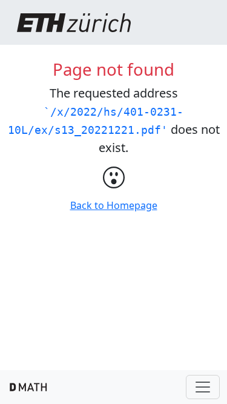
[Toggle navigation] (203, 387)
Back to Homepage (113, 205)
